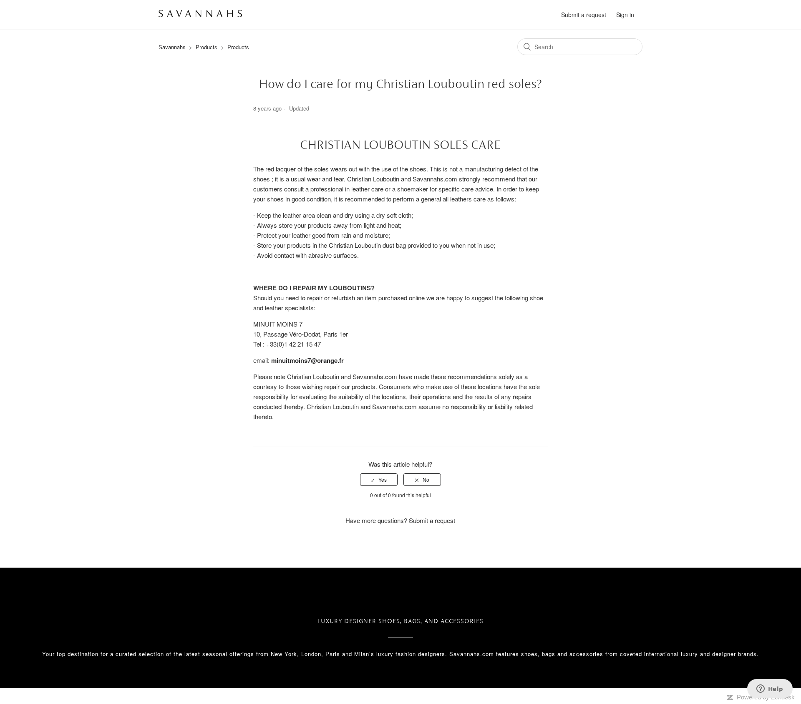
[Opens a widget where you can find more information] (770, 689)
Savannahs (172, 47)
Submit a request (583, 14)
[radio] (379, 479)
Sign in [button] (625, 14)
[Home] (200, 14)
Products (206, 47)
